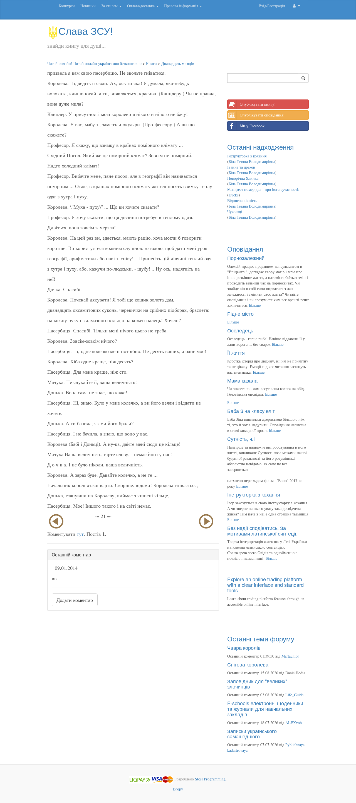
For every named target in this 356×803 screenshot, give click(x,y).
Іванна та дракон (241, 167)
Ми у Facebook (252, 125)
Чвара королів (244, 647)
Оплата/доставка (141, 5)
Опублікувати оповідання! (262, 115)
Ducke (234, 195)
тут (80, 534)
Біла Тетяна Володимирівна (252, 161)
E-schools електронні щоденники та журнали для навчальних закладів (265, 708)
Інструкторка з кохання (246, 156)
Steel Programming (210, 779)
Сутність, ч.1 (241, 438)
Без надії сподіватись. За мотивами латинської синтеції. (262, 530)
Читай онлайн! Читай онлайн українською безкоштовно (94, 63)
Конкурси (67, 5)
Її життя (236, 352)
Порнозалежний (245, 257)
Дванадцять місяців (177, 63)
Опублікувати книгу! (258, 104)
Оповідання (245, 249)
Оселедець (240, 330)
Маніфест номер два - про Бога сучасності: (263, 189)
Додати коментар (74, 600)
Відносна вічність (242, 200)
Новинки (88, 5)
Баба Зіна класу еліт (251, 410)
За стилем (110, 5)
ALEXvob (293, 722)
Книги (151, 63)
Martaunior (290, 656)
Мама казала (242, 380)
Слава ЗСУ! (85, 30)
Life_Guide (294, 694)
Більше (255, 305)
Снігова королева (247, 664)
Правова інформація (181, 5)
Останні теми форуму (260, 638)
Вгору (178, 789)
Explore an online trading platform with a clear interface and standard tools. (265, 584)
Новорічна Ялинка (242, 178)
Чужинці (234, 211)
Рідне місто (240, 313)
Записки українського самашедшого (252, 733)
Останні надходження (260, 147)
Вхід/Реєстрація (272, 5)
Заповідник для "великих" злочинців (257, 683)
